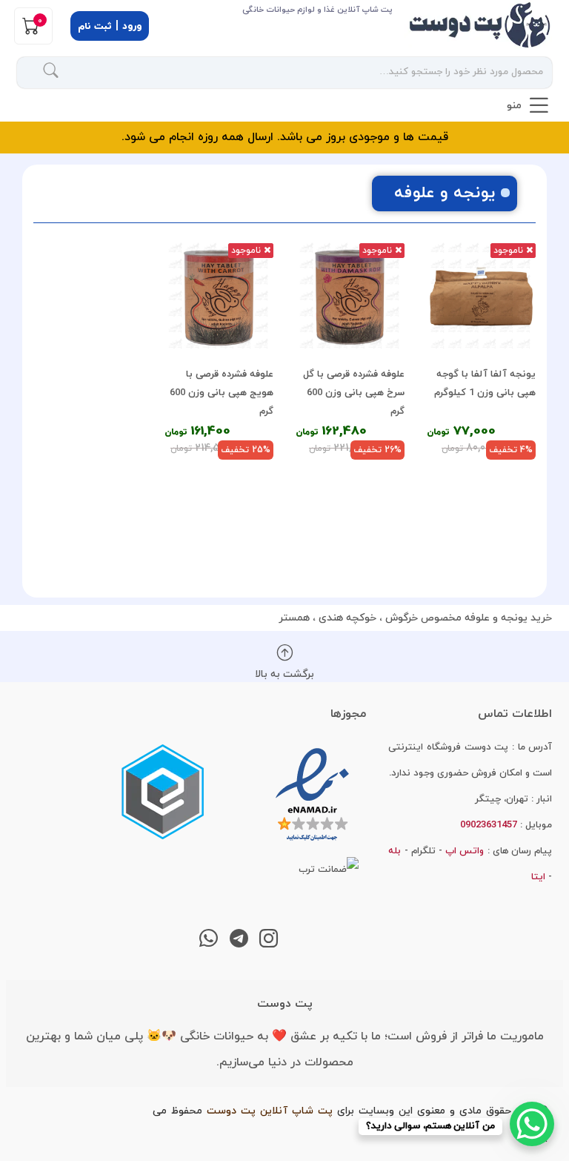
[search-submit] (51, 73)
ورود (132, 26)
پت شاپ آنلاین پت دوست (270, 1111)
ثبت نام (95, 26)
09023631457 (72, 107)
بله (394, 851)
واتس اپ (464, 851)
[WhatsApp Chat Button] (532, 1124)
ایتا (538, 877)
